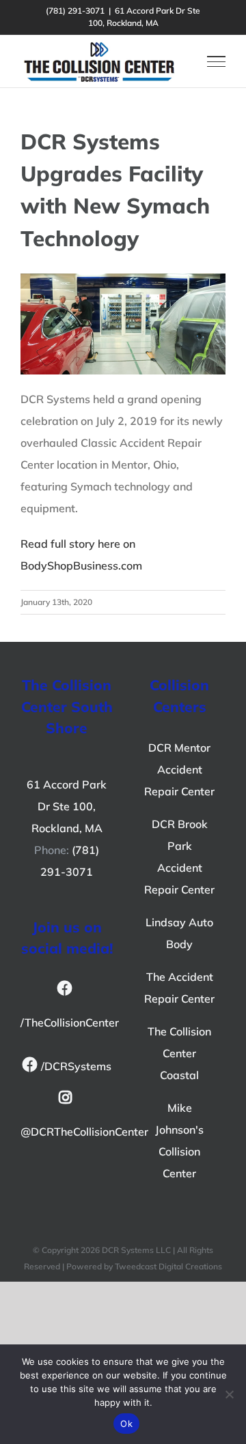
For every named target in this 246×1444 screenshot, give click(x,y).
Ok (126, 1423)
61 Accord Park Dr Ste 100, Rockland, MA (67, 806)
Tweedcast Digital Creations (168, 1266)
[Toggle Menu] (216, 61)
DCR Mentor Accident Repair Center (179, 769)
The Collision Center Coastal (179, 1053)
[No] (229, 1394)
